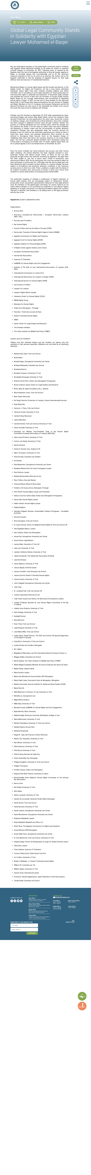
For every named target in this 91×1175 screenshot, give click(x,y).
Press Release (76, 68)
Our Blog (15, 17)
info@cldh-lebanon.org (63, 897)
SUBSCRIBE (32, 933)
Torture (76, 75)
